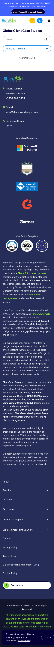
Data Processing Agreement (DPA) (21, 564)
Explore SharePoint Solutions (18, 529)
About (6, 481)
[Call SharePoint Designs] (40, 20)
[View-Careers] (32, 20)
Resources (8, 509)
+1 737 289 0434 (15, 98)
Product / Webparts (13, 519)
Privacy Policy (10, 547)
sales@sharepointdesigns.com (22, 112)
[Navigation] (8, 20)
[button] (27, 48)
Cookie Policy (10, 573)
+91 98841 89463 (15, 93)
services (7, 499)
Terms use (9, 555)
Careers (7, 538)
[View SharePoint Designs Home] (13, 79)
